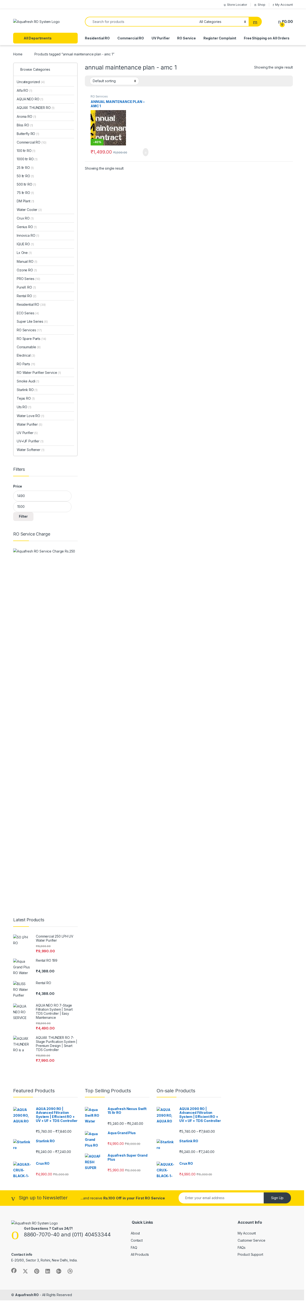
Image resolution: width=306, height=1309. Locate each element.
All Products (140, 1254)
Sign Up (277, 1198)
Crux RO (25, 218)
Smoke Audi (28, 381)
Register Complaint (219, 38)
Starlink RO (27, 390)
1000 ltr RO (27, 159)
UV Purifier (160, 38)
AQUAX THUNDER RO (36, 108)
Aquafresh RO (27, 1295)
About (135, 1233)
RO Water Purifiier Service (39, 372)
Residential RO (97, 38)
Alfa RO (24, 90)
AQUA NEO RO (30, 99)
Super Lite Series (32, 321)
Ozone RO (27, 270)
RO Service (186, 38)
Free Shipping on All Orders (266, 38)
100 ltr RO (26, 151)
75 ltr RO (25, 193)
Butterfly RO (28, 134)
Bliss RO (25, 125)
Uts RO (24, 407)
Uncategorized (31, 82)
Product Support (250, 1254)
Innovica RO (28, 235)
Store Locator (237, 4)
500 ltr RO (26, 184)
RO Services (99, 96)
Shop (261, 4)
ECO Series (28, 313)
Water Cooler (29, 210)
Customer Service (251, 1240)
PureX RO (26, 287)
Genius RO (27, 227)
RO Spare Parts (31, 339)
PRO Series (28, 279)
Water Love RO (30, 416)
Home (17, 54)
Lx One (24, 253)
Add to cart (145, 152)
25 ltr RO (25, 168)
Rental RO (26, 296)
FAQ (134, 1247)
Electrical (26, 355)
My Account (284, 4)
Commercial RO (130, 38)
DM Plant (25, 201)
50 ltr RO (25, 176)
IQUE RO (25, 244)
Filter (23, 516)
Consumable (29, 347)
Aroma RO (26, 116)
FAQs (242, 1247)
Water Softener (30, 450)
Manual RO (27, 261)
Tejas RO (26, 398)
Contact (137, 1240)
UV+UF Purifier (30, 441)
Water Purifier (29, 424)
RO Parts (26, 364)
